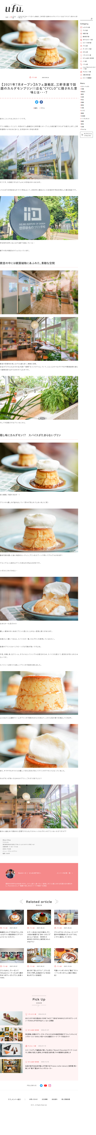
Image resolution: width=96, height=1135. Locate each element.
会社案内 (54, 1099)
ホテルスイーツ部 (88, 39)
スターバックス (84, 86)
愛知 (82, 124)
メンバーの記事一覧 (64, 873)
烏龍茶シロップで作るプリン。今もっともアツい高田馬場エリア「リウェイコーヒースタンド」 (11, 934)
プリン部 (85, 45)
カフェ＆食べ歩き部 (88, 58)
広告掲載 (45, 1099)
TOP (6, 17)
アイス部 (85, 30)
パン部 (85, 61)
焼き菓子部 (86, 36)
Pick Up (83, 129)
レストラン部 (86, 27)
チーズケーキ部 (87, 49)
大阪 (82, 107)
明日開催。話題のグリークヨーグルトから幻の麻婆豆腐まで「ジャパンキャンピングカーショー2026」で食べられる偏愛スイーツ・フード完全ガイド (51, 1035)
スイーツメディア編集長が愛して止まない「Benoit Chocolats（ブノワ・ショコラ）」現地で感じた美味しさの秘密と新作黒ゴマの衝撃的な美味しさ (51, 1051)
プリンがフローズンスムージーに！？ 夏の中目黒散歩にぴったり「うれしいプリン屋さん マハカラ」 (66, 934)
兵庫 (82, 97)
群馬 (82, 105)
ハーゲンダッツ (84, 118)
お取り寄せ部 (86, 74)
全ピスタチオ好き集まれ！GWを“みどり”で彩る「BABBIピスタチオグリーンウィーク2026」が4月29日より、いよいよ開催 (51, 1020)
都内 (82, 94)
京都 (82, 126)
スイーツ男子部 (87, 42)
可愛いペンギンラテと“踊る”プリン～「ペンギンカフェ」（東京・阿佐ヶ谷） (66, 973)
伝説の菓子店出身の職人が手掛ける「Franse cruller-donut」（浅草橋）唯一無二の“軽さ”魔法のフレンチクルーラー (51, 1067)
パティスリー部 (87, 55)
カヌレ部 (85, 52)
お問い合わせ (33, 1099)
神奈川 (82, 91)
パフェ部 (85, 64)
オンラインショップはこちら (88, 134)
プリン (42, 108)
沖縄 (82, 89)
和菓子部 (85, 33)
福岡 (82, 121)
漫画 (82, 102)
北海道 (82, 116)
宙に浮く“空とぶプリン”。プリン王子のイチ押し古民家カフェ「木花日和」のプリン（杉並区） (38, 973)
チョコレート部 (87, 71)
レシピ (82, 110)
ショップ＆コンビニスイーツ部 (89, 68)
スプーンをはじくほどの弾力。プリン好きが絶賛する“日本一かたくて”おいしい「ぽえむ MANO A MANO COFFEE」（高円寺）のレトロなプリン (39, 936)
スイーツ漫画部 (87, 78)
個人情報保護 (66, 1099)
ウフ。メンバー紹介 (14, 1099)
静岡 (82, 113)
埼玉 (82, 99)
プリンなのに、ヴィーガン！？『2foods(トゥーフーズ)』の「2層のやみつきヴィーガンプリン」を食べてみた (11, 974)
